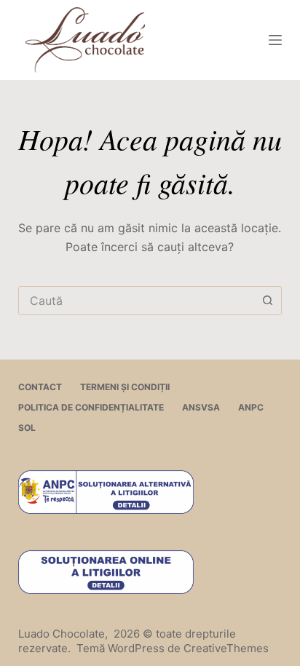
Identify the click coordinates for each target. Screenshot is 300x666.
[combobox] (136, 300)
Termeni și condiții (125, 386)
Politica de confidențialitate (91, 407)
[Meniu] (275, 40)
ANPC (251, 407)
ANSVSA (201, 407)
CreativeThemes (226, 648)
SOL (27, 427)
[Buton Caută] (267, 300)
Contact (40, 386)
